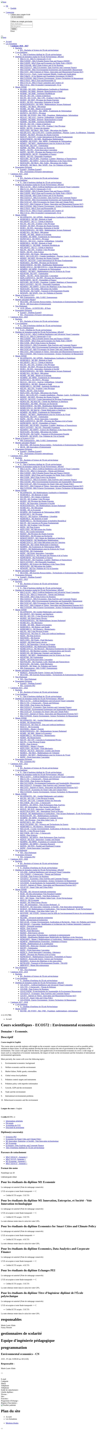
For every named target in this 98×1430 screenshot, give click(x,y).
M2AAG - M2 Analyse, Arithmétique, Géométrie (38, 516)
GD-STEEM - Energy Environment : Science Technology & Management (48, 1000)
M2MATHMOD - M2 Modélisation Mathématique (39, 540)
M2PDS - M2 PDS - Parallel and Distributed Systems (40, 846)
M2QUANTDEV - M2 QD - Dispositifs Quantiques (40, 284)
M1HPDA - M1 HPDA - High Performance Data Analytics (42, 805)
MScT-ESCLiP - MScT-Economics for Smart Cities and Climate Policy (47, 202)
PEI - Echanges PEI (27, 686)
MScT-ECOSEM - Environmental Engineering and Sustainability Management (50, 783)
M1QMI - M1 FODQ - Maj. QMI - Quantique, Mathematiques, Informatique (49, 115)
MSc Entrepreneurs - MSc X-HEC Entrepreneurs (38, 297)
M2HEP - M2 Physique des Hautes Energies (37, 534)
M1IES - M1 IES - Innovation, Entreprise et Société (39, 102)
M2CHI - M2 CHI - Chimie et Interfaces (35, 124)
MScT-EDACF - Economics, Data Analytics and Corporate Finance (45, 707)
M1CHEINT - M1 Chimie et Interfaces (35, 497)
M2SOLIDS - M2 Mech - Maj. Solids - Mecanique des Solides (44, 163)
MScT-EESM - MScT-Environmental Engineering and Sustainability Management (51, 70)
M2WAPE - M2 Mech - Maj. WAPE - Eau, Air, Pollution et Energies (46, 165)
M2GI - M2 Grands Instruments (32, 532)
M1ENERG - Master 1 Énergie (32, 729)
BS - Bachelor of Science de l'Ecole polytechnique (39, 460)
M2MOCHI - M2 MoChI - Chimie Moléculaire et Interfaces (42, 410)
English (13, 8)
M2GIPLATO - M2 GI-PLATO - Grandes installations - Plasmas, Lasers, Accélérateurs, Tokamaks (57, 133)
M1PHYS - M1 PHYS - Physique (33, 113)
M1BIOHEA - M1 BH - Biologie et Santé (36, 219)
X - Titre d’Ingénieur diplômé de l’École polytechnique (41, 54)
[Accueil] (3, 2)
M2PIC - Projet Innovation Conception (34, 757)
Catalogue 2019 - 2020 (19, 859)
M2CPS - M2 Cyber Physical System (34, 631)
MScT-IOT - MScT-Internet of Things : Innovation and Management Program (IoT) (51, 72)
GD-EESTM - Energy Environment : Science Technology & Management (48, 881)
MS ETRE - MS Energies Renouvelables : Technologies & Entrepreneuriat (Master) (51, 675)
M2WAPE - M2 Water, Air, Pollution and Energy (38, 666)
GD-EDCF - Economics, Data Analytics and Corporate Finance (44, 879)
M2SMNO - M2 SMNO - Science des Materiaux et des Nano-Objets (46, 161)
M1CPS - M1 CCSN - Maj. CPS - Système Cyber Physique (42, 98)
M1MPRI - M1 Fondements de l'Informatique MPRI (40, 512)
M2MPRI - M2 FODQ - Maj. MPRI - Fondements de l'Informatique (46, 141)
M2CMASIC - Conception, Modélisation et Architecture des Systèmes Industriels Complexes (55, 924)
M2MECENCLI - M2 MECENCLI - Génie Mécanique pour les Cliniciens (48, 267)
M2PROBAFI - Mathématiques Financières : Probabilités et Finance (46, 957)
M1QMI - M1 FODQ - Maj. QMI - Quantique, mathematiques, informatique (49, 1011)
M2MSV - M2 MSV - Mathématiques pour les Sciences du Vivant (45, 143)
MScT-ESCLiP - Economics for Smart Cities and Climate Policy (44, 712)
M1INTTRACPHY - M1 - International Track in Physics (41, 811)
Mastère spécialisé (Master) (25, 300)
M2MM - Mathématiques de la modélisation (36, 944)
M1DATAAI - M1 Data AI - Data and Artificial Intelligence (42, 725)
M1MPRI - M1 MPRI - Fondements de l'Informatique (40, 237)
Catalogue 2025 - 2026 (19, 174)
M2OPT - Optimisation (29, 948)
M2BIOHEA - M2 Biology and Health (35, 627)
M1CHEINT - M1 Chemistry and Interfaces (36, 614)
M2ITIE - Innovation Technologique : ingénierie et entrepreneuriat (45, 935)
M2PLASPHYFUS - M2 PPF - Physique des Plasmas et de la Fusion (46, 278)
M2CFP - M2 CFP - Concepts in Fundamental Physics (40, 740)
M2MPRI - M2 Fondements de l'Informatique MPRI (40, 547)
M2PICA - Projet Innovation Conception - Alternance (40, 952)
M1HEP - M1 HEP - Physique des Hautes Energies (39, 100)
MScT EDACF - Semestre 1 (16, 1164)
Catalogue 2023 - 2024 (19, 456)
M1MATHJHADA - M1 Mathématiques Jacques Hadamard (42, 506)
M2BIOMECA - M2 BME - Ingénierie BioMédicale (40, 245)
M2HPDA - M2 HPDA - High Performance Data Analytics (42, 837)
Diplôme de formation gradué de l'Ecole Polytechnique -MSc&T (39, 57)
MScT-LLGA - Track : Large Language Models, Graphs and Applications (48, 74)
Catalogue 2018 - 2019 (19, 972)
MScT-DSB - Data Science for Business (35, 705)
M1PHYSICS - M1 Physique (31, 514)
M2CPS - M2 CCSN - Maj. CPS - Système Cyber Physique (42, 126)
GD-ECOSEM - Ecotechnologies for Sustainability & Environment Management (50, 991)
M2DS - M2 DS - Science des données (34, 128)
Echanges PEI (11, 1137)
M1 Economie (11, 1143)
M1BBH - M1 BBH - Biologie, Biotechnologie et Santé (41, 91)
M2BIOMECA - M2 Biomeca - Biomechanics (37, 629)
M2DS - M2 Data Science (30, 527)
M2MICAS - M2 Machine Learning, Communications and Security (45, 651)
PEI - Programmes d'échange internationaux (36, 172)
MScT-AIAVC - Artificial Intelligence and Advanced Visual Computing (47, 777)
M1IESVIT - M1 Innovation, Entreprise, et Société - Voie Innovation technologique (51, 907)
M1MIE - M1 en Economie (30, 510)
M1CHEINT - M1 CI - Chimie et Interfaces (36, 221)
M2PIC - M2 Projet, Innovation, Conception (37, 553)
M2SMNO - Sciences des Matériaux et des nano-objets (41, 961)
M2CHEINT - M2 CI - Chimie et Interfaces (36, 248)
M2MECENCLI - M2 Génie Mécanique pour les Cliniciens (42, 542)
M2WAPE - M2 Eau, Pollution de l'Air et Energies (39, 568)
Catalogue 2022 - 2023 (19, 579)
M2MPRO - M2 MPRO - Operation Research (37, 844)
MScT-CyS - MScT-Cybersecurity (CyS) (35, 59)
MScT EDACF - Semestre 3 (16, 1157)
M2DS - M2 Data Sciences (30, 636)
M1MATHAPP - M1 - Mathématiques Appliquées (39, 816)
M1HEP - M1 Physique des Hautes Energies (37, 501)
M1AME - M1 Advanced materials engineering (38, 892)
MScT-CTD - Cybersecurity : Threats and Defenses (39, 703)
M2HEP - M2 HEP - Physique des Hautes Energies (39, 135)
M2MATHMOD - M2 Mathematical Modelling (38, 647)
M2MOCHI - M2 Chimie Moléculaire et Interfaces (39, 545)
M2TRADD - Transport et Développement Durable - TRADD (43, 963)
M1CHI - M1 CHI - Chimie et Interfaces (35, 96)
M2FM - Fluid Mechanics (30, 931)
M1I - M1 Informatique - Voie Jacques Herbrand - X (40, 807)
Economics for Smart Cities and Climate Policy (23, 1139)
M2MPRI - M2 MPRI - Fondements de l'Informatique (40, 269)
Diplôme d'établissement (24, 328)
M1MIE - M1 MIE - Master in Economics (36, 625)
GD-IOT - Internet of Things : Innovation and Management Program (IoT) (48, 885)
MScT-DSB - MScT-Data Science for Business (38, 343)
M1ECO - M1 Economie (29, 727)
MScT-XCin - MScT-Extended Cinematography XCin (40, 85)
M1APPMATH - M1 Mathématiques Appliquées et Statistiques (44, 493)
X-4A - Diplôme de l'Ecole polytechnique (36, 330)
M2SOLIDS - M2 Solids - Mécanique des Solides (39, 289)
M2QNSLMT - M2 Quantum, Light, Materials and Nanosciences (44, 662)
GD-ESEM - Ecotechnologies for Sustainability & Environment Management (49, 883)
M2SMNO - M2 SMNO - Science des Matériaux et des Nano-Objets (46, 287)
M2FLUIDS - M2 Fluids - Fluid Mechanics (36, 640)
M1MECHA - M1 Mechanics (31, 623)
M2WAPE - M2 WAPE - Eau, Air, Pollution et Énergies (41, 293)
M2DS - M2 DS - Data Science (32, 252)
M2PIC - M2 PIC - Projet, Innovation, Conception (39, 276)
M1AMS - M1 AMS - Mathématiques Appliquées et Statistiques (44, 89)
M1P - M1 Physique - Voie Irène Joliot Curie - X (38, 820)
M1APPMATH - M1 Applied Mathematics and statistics (41, 612)
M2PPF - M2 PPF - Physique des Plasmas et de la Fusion (41, 152)
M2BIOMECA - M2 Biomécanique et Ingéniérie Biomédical (43, 521)
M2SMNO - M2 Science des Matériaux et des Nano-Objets (42, 564)
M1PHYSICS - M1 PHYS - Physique (34, 239)
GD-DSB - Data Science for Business (34, 876)
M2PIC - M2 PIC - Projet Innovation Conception (38, 150)
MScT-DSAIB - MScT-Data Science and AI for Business (41, 65)
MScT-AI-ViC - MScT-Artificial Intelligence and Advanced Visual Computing (49, 187)
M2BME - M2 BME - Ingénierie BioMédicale (37, 122)
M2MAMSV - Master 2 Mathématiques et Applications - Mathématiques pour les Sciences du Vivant (58, 939)
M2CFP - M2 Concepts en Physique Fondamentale (39, 523)
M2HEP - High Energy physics (32, 933)
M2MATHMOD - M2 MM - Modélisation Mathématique (41, 139)
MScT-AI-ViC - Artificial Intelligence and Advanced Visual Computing (47, 701)
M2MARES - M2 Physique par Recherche (36, 536)
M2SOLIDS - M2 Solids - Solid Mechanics (36, 664)
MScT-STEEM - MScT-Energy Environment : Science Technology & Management (51, 78)
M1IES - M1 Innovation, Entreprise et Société (37, 503)
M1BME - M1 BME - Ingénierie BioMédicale (37, 94)
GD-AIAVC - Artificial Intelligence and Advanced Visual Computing (46, 985)
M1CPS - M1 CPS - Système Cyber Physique (37, 224)
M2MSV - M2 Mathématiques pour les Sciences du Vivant (42, 549)
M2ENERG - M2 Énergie (30, 638)
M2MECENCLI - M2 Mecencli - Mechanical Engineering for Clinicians (47, 649)
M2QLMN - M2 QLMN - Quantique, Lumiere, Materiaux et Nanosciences (48, 159)
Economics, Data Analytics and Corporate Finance (25, 1145)
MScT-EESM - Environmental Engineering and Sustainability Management (48, 709)
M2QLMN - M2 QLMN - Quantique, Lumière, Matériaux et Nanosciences (48, 282)
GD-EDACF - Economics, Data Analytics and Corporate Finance (45, 994)
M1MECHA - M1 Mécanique (31, 508)
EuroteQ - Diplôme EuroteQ (31, 169)
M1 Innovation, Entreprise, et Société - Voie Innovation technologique (32, 1141)
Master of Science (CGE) (24, 295)
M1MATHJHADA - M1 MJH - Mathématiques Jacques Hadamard (45, 230)
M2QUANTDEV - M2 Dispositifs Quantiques (37, 562)
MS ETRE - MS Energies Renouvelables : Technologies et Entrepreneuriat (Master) (51, 302)
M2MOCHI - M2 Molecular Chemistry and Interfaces (40, 653)
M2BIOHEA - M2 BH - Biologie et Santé (36, 243)
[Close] (2, 1428)
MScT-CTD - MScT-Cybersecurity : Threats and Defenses (42, 471)
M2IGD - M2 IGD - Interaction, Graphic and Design (40, 751)
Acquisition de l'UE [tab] (13, 1125)
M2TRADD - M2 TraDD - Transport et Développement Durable (44, 291)
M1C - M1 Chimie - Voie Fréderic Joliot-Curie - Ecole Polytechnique (46, 898)
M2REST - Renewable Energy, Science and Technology (41, 673)
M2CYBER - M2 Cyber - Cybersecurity (35, 833)
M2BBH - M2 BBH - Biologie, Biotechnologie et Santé (41, 120)
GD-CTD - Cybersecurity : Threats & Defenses (38, 987)
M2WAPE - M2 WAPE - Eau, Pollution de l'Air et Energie (42, 436)
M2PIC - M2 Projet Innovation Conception (36, 660)
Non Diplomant (21, 306)
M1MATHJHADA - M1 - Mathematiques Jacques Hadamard (43, 731)
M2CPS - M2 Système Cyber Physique (35, 525)
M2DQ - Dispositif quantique (31, 926)
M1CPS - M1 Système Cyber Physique (35, 499)
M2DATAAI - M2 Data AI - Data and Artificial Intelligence (42, 634)
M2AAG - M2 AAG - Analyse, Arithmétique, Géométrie (41, 117)
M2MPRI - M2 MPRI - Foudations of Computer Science (41, 842)
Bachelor (18, 48)
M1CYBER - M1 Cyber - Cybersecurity (35, 803)
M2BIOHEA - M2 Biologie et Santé (34, 519)
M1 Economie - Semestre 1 (16, 1161)
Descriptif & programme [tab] (15, 1128)
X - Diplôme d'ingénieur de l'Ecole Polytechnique (39, 1007)
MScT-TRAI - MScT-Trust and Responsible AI (38, 81)
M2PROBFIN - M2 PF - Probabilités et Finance (38, 154)
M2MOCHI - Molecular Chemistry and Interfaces (39, 946)
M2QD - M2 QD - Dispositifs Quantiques (36, 156)
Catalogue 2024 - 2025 (19, 317)
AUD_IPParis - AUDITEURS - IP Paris (35, 308)
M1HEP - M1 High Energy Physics (33, 618)
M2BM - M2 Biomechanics (30, 738)
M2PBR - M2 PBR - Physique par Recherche (37, 148)
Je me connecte (17, 17)
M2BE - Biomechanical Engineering (34, 920)
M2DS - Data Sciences (28, 744)
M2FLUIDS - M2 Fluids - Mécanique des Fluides (39, 254)
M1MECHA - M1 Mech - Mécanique (34, 232)
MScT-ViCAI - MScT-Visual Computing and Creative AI (41, 83)
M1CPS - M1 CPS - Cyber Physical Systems (37, 616)
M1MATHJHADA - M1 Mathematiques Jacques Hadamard (42, 621)
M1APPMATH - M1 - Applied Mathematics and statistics (41, 720)
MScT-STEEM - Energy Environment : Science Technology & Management (49, 716)
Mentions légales (12, 1423)
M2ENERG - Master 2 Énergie (32, 746)
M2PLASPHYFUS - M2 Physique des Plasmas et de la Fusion (44, 555)
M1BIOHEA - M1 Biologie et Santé (34, 495)
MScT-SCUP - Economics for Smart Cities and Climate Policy (43, 790)
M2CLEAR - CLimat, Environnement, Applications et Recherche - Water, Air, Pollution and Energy (58, 829)
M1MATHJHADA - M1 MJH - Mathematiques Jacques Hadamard (45, 104)
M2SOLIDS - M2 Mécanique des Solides (36, 566)
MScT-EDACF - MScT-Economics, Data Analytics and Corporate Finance (48, 68)
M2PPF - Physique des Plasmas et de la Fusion (37, 954)
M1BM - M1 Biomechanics (30, 722)
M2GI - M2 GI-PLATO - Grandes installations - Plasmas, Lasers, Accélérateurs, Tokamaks (54, 256)
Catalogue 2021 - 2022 (19, 688)
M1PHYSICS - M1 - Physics (31, 822)
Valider (13, 29)
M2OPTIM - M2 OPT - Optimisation (34, 146)
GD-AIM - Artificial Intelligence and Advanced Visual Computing (45, 872)
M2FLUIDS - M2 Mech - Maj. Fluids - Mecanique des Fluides (44, 130)
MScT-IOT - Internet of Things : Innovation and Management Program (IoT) (49, 714)
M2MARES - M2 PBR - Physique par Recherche (39, 263)
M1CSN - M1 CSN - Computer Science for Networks (40, 801)
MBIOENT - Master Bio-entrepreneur (34, 965)
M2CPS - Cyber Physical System (32, 742)
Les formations (11, 44)
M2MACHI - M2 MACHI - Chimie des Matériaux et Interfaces (44, 401)
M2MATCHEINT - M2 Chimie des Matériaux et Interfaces (42, 538)
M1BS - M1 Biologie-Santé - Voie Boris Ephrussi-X (40, 896)
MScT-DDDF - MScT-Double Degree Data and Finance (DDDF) (45, 61)
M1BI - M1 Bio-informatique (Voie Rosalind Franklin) (40, 894)
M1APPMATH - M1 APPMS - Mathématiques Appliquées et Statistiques (47, 217)
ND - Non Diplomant (28, 679)
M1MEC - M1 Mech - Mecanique (33, 107)
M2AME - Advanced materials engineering (36, 918)
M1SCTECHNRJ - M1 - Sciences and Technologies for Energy (44, 824)
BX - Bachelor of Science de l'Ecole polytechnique (39, 50)
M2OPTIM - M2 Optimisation (31, 551)
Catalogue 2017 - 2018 (19, 1002)
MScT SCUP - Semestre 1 (16, 1159)
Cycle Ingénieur (21, 52)
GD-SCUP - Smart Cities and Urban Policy (36, 887)
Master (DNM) (21, 87)
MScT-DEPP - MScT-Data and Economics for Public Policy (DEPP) (46, 63)
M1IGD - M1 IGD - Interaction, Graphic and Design (40, 809)
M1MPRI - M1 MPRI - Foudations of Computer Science (41, 818)
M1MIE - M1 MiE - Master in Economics (36, 733)
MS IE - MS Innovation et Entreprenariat (35, 304)
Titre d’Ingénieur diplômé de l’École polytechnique (25, 1148)
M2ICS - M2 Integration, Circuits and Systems (37, 644)
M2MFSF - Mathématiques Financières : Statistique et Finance (43, 941)
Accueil (9, 41)
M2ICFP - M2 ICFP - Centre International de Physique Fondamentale (46, 137)
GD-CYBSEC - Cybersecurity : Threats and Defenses (40, 874)
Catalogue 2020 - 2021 (19, 764)
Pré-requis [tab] (9, 1123)
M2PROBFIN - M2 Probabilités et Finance (36, 558)
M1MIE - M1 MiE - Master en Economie (35, 109)
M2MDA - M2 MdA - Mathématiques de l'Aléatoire (39, 753)
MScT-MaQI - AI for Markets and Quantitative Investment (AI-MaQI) (46, 76)
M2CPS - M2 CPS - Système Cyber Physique (37, 250)
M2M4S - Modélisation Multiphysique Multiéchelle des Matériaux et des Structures (51, 937)
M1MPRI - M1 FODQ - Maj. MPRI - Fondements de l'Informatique (46, 111)
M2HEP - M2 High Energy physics (33, 642)
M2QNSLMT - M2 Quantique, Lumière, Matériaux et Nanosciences (46, 560)
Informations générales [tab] (14, 1121)
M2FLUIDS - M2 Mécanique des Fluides (36, 529)
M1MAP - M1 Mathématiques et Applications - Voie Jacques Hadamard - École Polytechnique (56, 814)
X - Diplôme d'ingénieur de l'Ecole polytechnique (38, 868)
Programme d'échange (23, 167)
